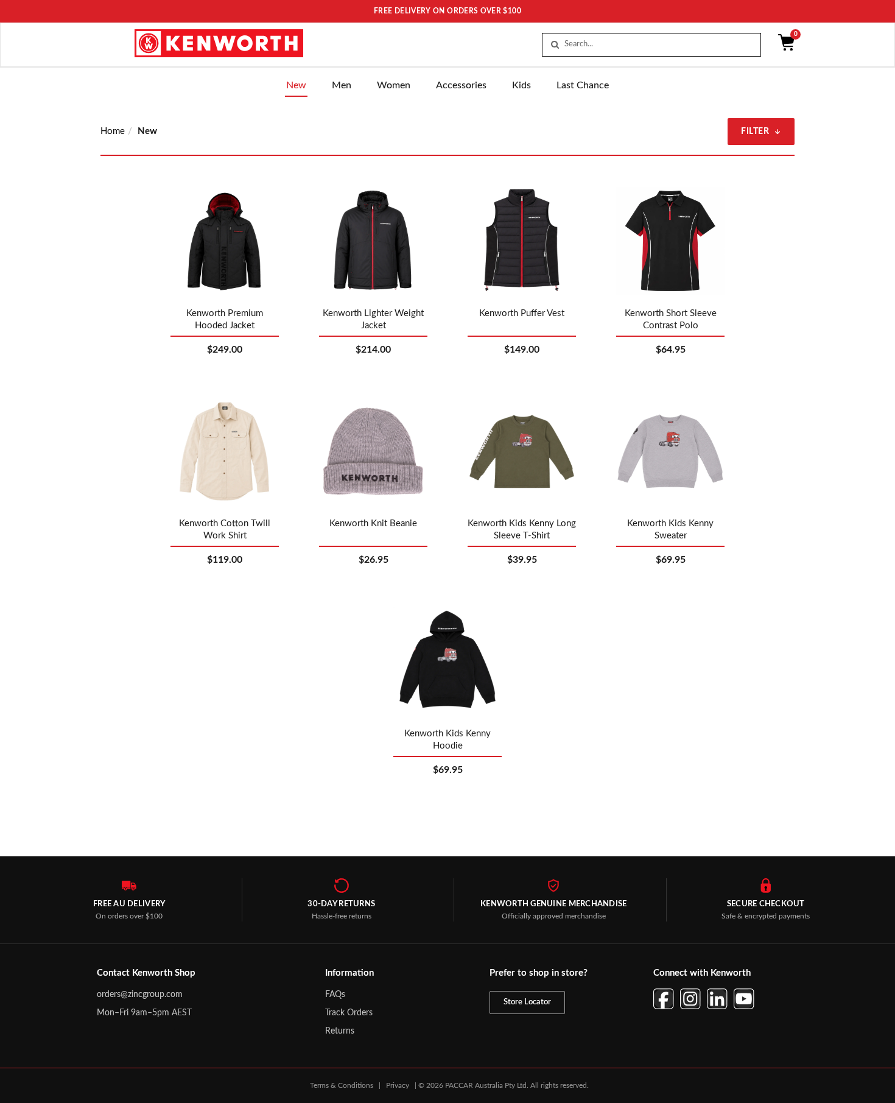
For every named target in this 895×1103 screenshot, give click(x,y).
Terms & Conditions (341, 1085)
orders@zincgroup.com (140, 994)
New (296, 85)
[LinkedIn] (717, 998)
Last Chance (582, 85)
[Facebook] (663, 998)
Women (393, 85)
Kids (521, 85)
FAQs (335, 994)
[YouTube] (744, 998)
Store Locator (527, 1002)
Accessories (461, 85)
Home (112, 131)
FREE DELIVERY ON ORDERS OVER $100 (447, 11)
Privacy (397, 1085)
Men (341, 85)
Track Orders (349, 1013)
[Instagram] (690, 998)
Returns (339, 1031)
